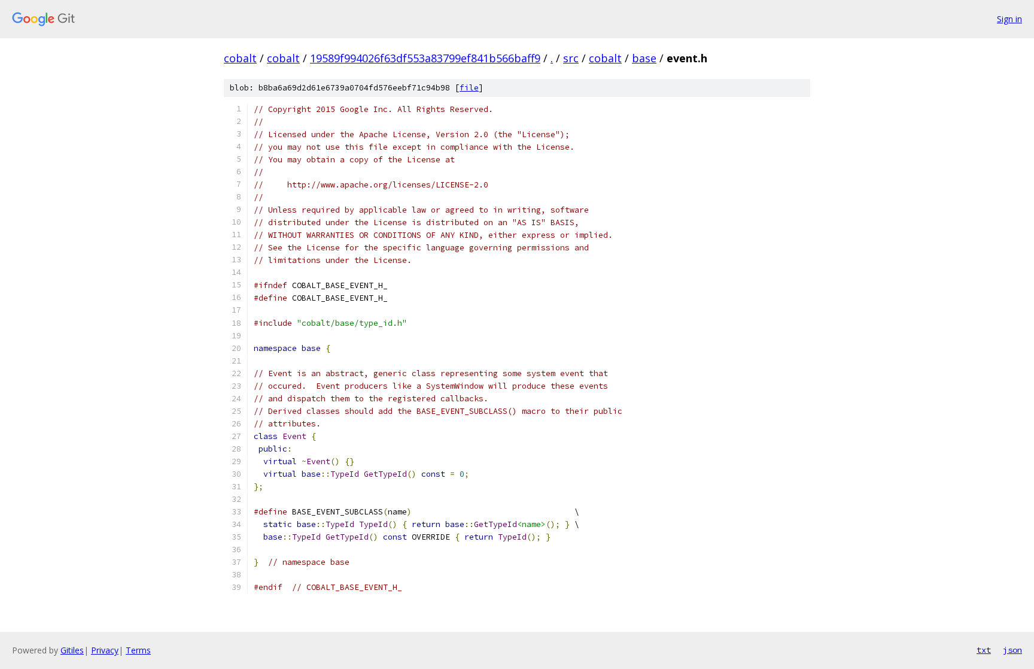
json (1012, 649)
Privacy (104, 650)
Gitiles (72, 650)
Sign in (1009, 19)
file (469, 88)
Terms (138, 650)
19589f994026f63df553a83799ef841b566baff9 (425, 58)
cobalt (240, 58)
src (571, 58)
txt (984, 649)
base (644, 58)
